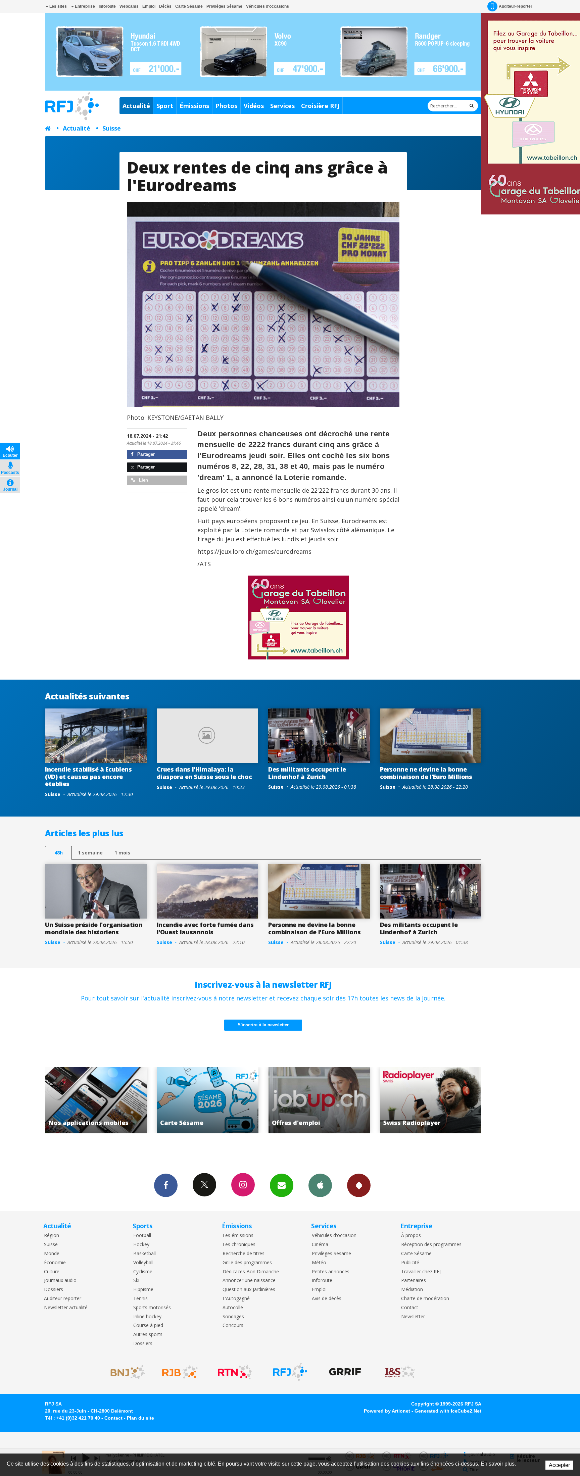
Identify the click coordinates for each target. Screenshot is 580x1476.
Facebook (166, 1185)
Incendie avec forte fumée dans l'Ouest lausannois (205, 928)
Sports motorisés (152, 1308)
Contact (409, 1308)
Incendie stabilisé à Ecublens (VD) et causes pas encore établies (88, 776)
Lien (143, 480)
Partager (145, 454)
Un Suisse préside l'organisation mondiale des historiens (93, 928)
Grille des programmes (247, 1263)
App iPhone (320, 1185)
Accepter (559, 1465)
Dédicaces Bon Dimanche (251, 1272)
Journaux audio (60, 1280)
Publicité (410, 1263)
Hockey (141, 1244)
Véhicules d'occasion (334, 1235)
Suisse (111, 128)
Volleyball (143, 1263)
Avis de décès (326, 1298)
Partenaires (413, 1280)
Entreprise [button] (84, 6)
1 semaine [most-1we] (90, 852)
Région (51, 1235)
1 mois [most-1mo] (122, 852)
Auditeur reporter (62, 1298)
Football (142, 1235)
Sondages (233, 1317)
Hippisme (143, 1289)
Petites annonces (330, 1272)
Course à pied (148, 1325)
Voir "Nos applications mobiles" (431, 1100)
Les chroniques (239, 1244)
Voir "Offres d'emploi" (207, 1100)
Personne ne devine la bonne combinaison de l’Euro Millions (426, 773)
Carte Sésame (189, 6)
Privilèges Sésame (224, 6)
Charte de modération (425, 1298)
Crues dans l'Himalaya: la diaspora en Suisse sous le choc (204, 773)
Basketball (144, 1254)
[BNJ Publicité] (125, 1372)
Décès (165, 6)
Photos (226, 106)
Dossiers (53, 1289)
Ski (136, 1280)
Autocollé (233, 1308)
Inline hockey (147, 1317)
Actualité (136, 106)
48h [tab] (58, 852)
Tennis (140, 1298)
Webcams (129, 6)
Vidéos (254, 106)
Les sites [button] (57, 6)
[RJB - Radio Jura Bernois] (180, 1372)
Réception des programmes (431, 1244)
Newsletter (413, 1317)
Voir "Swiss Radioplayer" (319, 1100)
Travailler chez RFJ (421, 1272)
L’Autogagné (236, 1298)
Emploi (148, 6)
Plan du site (140, 1418)
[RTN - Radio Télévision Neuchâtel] (235, 1372)
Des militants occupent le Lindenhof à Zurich (307, 773)
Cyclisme (142, 1272)
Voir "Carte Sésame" (96, 1100)
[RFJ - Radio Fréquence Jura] (290, 1372)
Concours (233, 1325)
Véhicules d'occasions (267, 6)
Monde (51, 1254)
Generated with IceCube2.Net (448, 1411)
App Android (359, 1185)
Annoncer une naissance (249, 1280)
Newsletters (281, 1185)
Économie (55, 1263)
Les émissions (238, 1235)
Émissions (194, 106)
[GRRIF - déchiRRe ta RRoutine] (345, 1372)
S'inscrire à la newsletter (263, 1024)
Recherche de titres (243, 1254)
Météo (319, 1263)
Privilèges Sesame (331, 1254)
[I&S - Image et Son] (400, 1372)
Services (282, 106)
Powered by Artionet (387, 1411)
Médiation (412, 1289)
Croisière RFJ (320, 106)
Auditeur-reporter (515, 6)
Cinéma (320, 1244)
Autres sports (147, 1334)
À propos (411, 1235)
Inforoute (107, 6)
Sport (164, 106)
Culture (51, 1272)
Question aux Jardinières (249, 1289)
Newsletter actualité (66, 1308)
